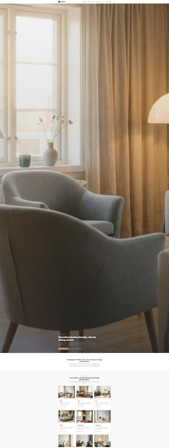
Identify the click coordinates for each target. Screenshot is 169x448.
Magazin (84, 1)
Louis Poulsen (108, 1)
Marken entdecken (63, 348)
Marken (88, 1)
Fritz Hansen (98, 1)
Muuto (93, 1)
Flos (103, 1)
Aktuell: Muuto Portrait (76, 348)
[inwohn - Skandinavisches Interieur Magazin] (61, 2)
